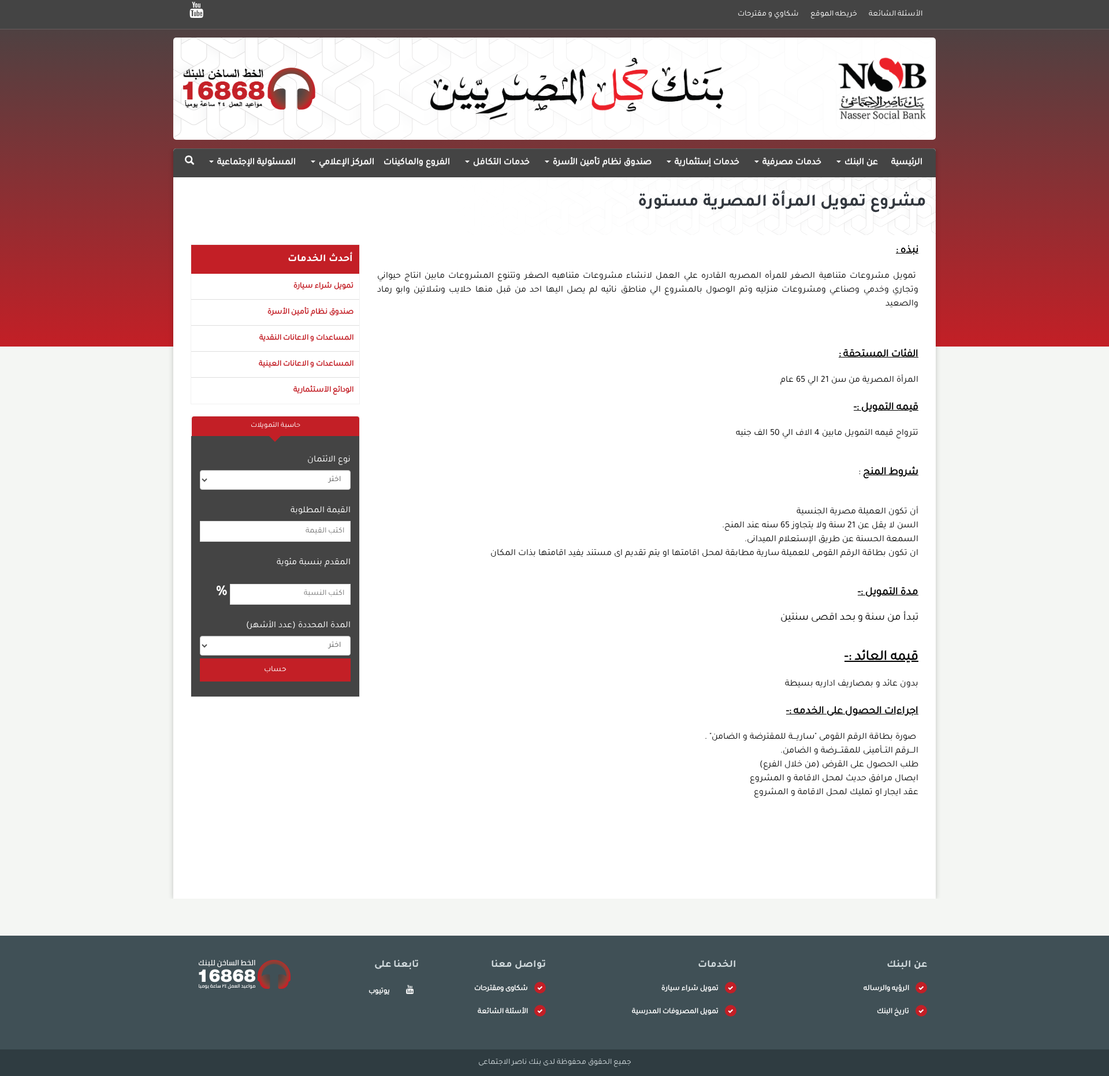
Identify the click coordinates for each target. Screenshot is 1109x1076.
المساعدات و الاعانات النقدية (306, 338)
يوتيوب (379, 992)
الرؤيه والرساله (886, 989)
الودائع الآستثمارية (323, 390)
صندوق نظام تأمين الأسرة (601, 162)
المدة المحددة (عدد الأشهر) (298, 626)
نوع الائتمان (329, 460)
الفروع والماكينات (417, 162)
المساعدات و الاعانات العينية (306, 364)
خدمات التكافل (500, 162)
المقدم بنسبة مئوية (314, 563)
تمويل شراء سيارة (323, 286)
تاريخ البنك (893, 1012)
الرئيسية (906, 162)
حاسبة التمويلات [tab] (275, 426)
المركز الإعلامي (345, 162)
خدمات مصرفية (790, 162)
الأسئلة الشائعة (503, 1012)
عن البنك (860, 162)
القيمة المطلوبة (321, 511)
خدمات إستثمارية (705, 162)
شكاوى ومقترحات (501, 989)
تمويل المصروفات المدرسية (675, 1012)
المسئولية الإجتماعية (255, 162)
